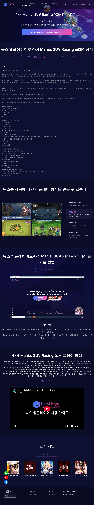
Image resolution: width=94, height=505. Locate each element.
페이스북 (51, 491)
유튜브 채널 (52, 494)
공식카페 (55, 3)
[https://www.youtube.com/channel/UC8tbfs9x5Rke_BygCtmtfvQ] (6, 477)
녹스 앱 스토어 (27, 5)
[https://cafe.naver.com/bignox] (6, 473)
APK (61, 57)
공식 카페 (33, 494)
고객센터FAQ (43, 3)
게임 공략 (31, 3)
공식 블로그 (34, 491)
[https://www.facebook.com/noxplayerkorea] (6, 482)
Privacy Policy (68, 494)
